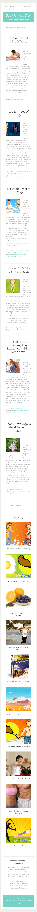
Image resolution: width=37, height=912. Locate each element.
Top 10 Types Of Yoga (18, 113)
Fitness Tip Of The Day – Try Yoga (18, 269)
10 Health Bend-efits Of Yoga (18, 39)
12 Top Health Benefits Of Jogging (18, 648)
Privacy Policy (23, 902)
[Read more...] (19, 92)
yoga (21, 99)
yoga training (13, 493)
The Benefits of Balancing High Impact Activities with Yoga (18, 347)
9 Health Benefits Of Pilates (19, 845)
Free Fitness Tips (18, 15)
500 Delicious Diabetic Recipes (18, 682)
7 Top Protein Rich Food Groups (18, 581)
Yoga (20, 97)
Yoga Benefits (16, 412)
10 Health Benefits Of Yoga (18, 190)
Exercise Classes (16, 171)
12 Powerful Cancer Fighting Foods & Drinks (18, 614)
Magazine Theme (20, 900)
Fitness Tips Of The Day (18, 328)
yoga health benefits (25, 412)
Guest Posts (15, 97)
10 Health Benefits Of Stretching (18, 714)
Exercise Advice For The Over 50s (18, 779)
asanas (15, 491)
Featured (23, 171)
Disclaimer (16, 902)
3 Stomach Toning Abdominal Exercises (18, 812)
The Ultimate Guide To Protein (18, 746)
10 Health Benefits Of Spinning (18, 549)
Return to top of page (18, 898)
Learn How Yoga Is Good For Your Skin (18, 427)
